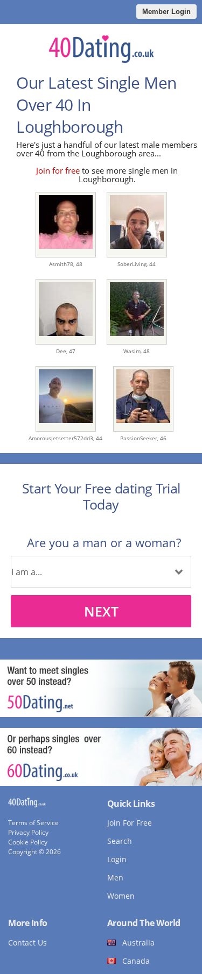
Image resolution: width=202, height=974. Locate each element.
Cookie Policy (27, 842)
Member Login (166, 12)
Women (121, 896)
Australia (138, 942)
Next (101, 611)
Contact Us (27, 942)
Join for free (58, 170)
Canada (136, 961)
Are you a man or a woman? (104, 542)
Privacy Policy (28, 832)
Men (115, 877)
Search (119, 841)
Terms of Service (33, 822)
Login (117, 859)
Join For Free (129, 823)
